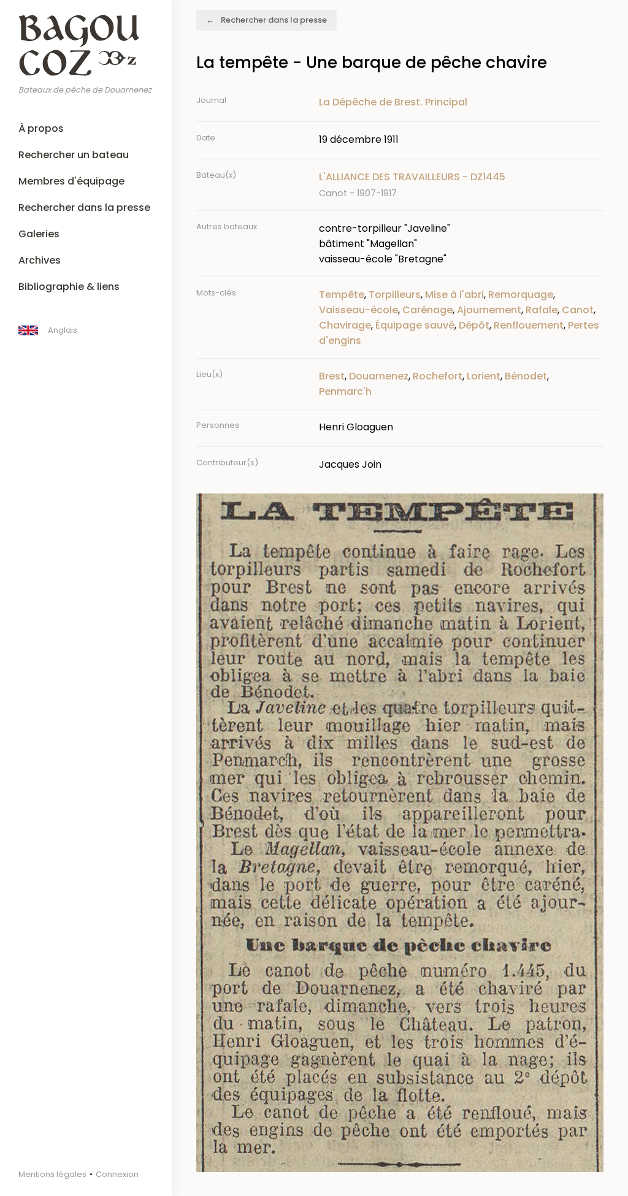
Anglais (62, 330)
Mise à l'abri (454, 295)
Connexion (117, 1174)
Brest (332, 376)
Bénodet (526, 376)
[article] (461, 184)
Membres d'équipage (71, 181)
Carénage (427, 310)
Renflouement (529, 325)
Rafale (541, 310)
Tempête (341, 295)
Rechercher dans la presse (84, 207)
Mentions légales (52, 1174)
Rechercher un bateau (73, 155)
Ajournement (489, 310)
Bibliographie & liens (69, 287)
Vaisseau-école (358, 310)
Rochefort (437, 376)
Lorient (483, 376)
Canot (578, 310)
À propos (41, 128)
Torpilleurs (395, 295)
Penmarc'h (345, 391)
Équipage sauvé (414, 325)
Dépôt (474, 325)
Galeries (38, 234)
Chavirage (345, 325)
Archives (39, 260)
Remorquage (520, 295)
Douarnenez (378, 376)
